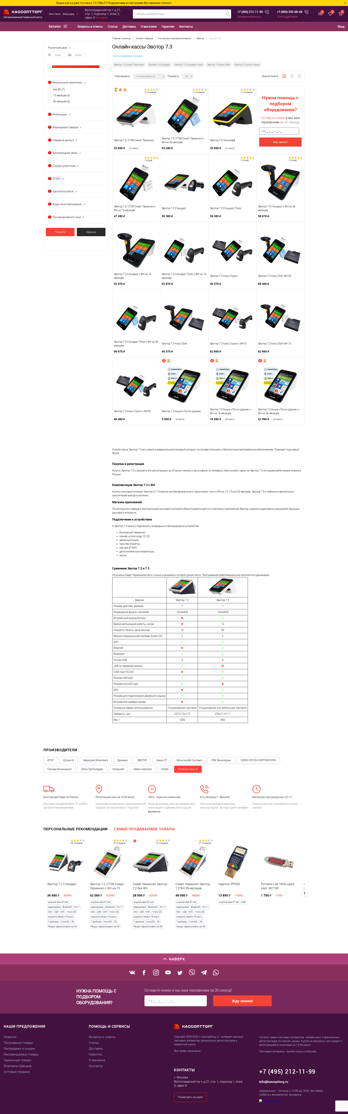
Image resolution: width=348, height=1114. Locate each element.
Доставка (129, 26)
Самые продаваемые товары (144, 828)
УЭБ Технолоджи (221, 760)
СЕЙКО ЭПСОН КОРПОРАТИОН (258, 760)
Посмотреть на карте (190, 1097)
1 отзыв (148, 160)
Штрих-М (68, 760)
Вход (341, 26)
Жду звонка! (280, 142)
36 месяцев (61, 101)
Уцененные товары (17, 1060)
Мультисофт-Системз (189, 760)
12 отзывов (150, 92)
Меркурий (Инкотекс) (95, 760)
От (49, 55)
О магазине (149, 26)
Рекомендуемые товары (21, 1054)
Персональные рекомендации (76, 828)
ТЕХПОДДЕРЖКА (287, 16)
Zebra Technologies (92, 769)
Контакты (186, 26)
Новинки (10, 1037)
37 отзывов (119, 843)
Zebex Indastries (142, 769)
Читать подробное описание (127, 56)
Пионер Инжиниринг (59, 769)
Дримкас (122, 760)
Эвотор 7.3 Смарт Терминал (129, 64)
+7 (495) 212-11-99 (250, 12)
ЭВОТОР (142, 760)
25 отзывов (76, 843)
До (69, 55)
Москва (68, 14)
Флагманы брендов (18, 1066)
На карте (101, 17)
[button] (304, 893)
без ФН (59, 89)
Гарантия (168, 26)
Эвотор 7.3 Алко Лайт (218, 64)
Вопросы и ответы (90, 26)
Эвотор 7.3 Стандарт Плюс (188, 64)
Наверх (177, 959)
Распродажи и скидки (19, 1048)
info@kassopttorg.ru (249, 16)
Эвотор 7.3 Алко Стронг (247, 64)
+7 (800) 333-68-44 (289, 12)
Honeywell (118, 769)
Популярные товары (18, 1043)
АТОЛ (50, 760)
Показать (60, 232)
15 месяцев (61, 95)
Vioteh (165, 769)
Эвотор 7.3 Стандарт (159, 64)
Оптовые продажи (17, 1072)
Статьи (112, 26)
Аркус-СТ (161, 760)
